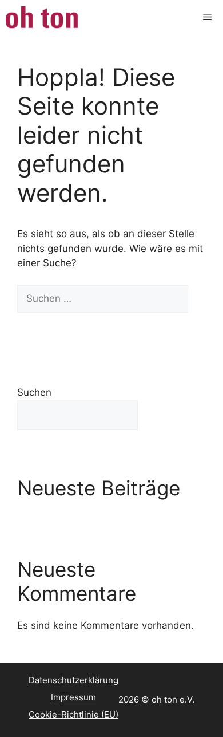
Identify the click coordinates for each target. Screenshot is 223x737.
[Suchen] (34, 326)
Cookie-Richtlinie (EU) (73, 714)
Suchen (34, 392)
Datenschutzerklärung (73, 680)
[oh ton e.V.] (43, 17)
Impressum (73, 697)
